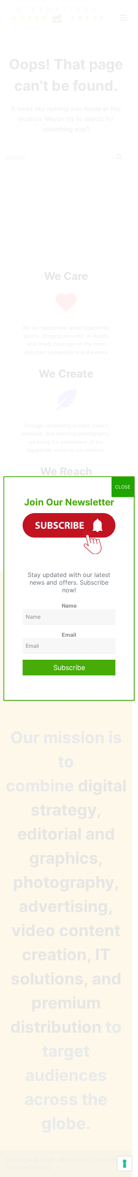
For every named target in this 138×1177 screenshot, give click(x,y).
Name (69, 605)
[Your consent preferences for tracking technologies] (124, 1163)
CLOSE (122, 487)
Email (69, 634)
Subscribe (69, 668)
